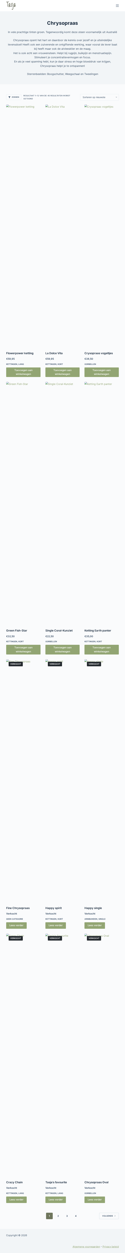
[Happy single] (101, 780)
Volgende (107, 1216)
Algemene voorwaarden (86, 1246)
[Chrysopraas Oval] (101, 1055)
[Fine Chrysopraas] (23, 780)
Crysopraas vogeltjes (98, 353)
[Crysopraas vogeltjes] (101, 226)
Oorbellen (90, 364)
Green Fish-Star (16, 630)
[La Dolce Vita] (62, 226)
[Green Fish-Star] (23, 503)
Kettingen (11, 364)
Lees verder (16, 925)
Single (101, 919)
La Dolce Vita (54, 353)
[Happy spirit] (62, 780)
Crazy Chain (14, 1182)
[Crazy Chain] (23, 1055)
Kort (60, 364)
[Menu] (117, 5)
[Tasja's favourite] (62, 1055)
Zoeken (15, 97)
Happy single (93, 908)
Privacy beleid (111, 1246)
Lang (21, 364)
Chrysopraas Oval (96, 1182)
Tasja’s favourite (56, 1182)
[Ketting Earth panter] (101, 503)
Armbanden (90, 919)
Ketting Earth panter (97, 630)
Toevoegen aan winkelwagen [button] (23, 372)
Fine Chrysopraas (18, 908)
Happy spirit (53, 908)
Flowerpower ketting (20, 353)
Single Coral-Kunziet (59, 630)
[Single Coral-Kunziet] (62, 503)
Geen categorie (14, 919)
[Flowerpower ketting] (23, 226)
